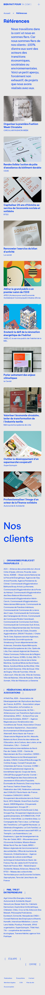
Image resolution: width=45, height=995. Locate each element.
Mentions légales (9, 982)
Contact (31, 978)
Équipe (13, 958)
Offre (33, 964)
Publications (8, 978)
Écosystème (20, 978)
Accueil (7, 13)
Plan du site (30, 982)
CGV (21, 982)
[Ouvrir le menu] (38, 4)
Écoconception (9, 987)
